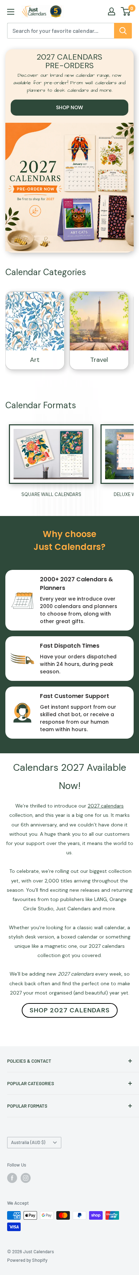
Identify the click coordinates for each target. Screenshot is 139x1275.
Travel (99, 359)
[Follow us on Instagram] (26, 1178)
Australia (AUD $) (28, 1142)
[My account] (111, 11)
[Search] (123, 31)
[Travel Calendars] (99, 321)
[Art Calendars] (35, 321)
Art (35, 359)
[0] (126, 11)
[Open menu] (10, 12)
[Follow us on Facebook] (12, 1178)
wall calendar (109, 927)
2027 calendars (107, 946)
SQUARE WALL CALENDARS (51, 494)
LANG (100, 899)
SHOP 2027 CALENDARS (70, 1010)
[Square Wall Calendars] (51, 454)
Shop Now (69, 107)
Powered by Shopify (27, 1260)
